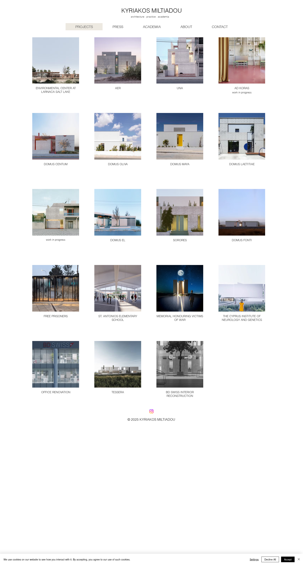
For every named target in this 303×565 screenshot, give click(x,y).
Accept (288, 559)
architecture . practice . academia (150, 16)
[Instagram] (151, 411)
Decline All (270, 559)
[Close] (299, 559)
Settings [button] (254, 559)
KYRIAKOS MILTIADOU (151, 10)
